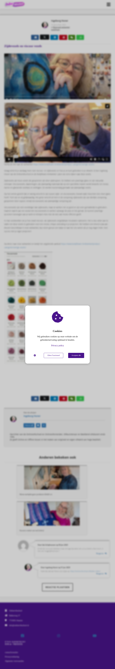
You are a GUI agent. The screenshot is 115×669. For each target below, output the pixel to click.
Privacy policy (57, 345)
